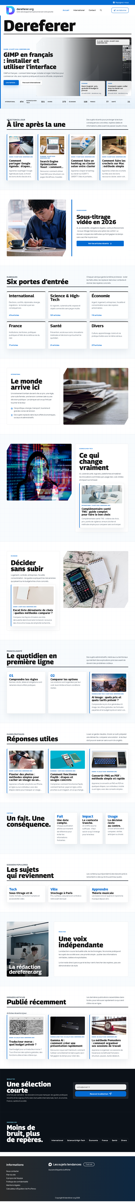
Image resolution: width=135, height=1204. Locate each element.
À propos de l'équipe (14, 1178)
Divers (124, 1140)
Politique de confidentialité (17, 1181)
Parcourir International (31, 82)
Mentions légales (13, 1185)
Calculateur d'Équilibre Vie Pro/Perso (21, 1189)
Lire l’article (11, 82)
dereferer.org (25, 9)
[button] (101, 10)
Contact (92, 10)
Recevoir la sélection (99, 1094)
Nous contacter (12, 1171)
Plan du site (11, 1174)
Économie (93, 1140)
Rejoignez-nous (122, 2)
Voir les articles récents (98, 243)
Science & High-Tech (76, 1140)
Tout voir (89, 1164)
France (105, 1140)
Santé (114, 1140)
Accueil (66, 10)
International (79, 10)
